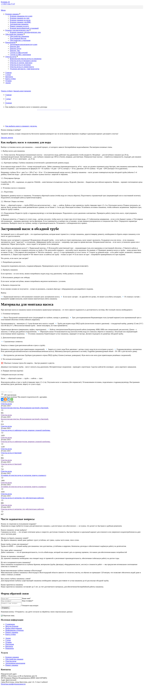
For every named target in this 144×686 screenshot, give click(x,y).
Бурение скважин (12, 14)
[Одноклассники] (5, 399)
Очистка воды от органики (20, 65)
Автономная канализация (15, 663)
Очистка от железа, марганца (21, 63)
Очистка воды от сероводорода (22, 67)
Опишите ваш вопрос (30, 605)
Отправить (5, 608)
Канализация (10, 42)
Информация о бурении (14, 630)
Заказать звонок (7, 138)
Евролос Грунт (15, 48)
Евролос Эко (15, 50)
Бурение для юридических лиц (17, 30)
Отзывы (8, 81)
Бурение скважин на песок (20, 20)
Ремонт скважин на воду (19, 26)
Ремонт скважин (11, 632)
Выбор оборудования (13, 628)
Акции (8, 83)
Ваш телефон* (27, 601)
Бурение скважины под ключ (21, 16)
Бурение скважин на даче (19, 18)
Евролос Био (15, 46)
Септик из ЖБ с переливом (20, 55)
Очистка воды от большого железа (23, 61)
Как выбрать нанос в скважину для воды (21, 126)
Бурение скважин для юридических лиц (25, 32)
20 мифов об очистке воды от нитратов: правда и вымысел (23, 475)
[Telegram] (8, 399)
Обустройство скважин (14, 34)
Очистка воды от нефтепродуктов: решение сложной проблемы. (25, 430)
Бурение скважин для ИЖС (20, 22)
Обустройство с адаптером (20, 40)
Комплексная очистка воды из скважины (25, 59)
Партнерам (9, 644)
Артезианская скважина (19, 24)
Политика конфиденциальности (13, 684)
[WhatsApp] (11, 399)
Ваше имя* (26, 598)
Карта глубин (10, 79)
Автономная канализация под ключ (23, 44)
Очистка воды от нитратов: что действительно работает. (22, 498)
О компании (10, 624)
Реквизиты (9, 648)
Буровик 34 (5, 2)
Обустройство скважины (19, 36)
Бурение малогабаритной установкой (24, 28)
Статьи (8, 75)
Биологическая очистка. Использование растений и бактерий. (25, 408)
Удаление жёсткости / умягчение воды (24, 69)
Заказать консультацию (22, 91)
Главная (8, 73)
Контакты (9, 77)
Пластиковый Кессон (18, 38)
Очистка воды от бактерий (11, 453)
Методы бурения (11, 626)
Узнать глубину (7, 91)
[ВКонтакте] (2, 399)
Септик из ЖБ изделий (19, 52)
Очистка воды (10, 57)
